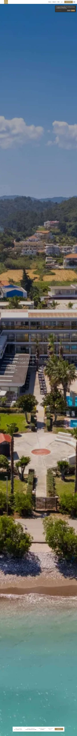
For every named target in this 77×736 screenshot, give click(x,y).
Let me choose (58, 10)
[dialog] (65, 8)
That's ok (73, 10)
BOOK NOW (68, 1)
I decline (68, 10)
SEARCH (59, 729)
